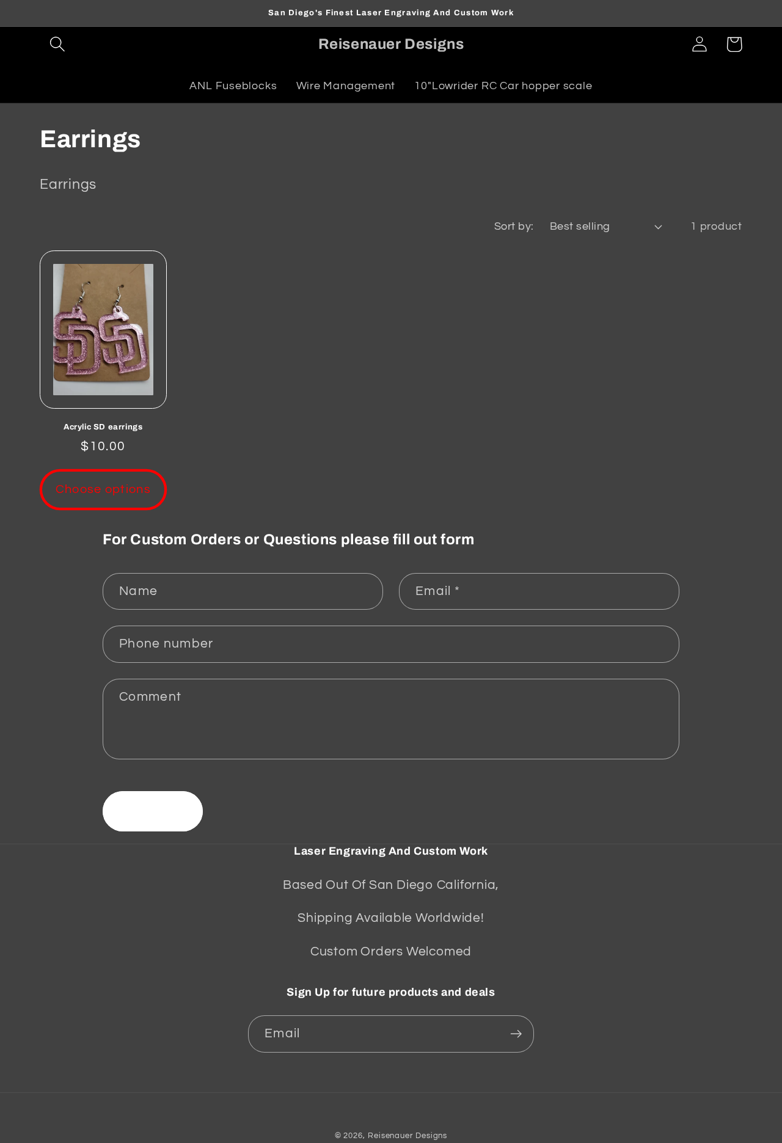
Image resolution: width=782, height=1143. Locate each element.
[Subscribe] (516, 1034)
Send (152, 811)
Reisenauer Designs (407, 1135)
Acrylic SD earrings (103, 427)
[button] (57, 44)
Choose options (103, 489)
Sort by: (514, 226)
